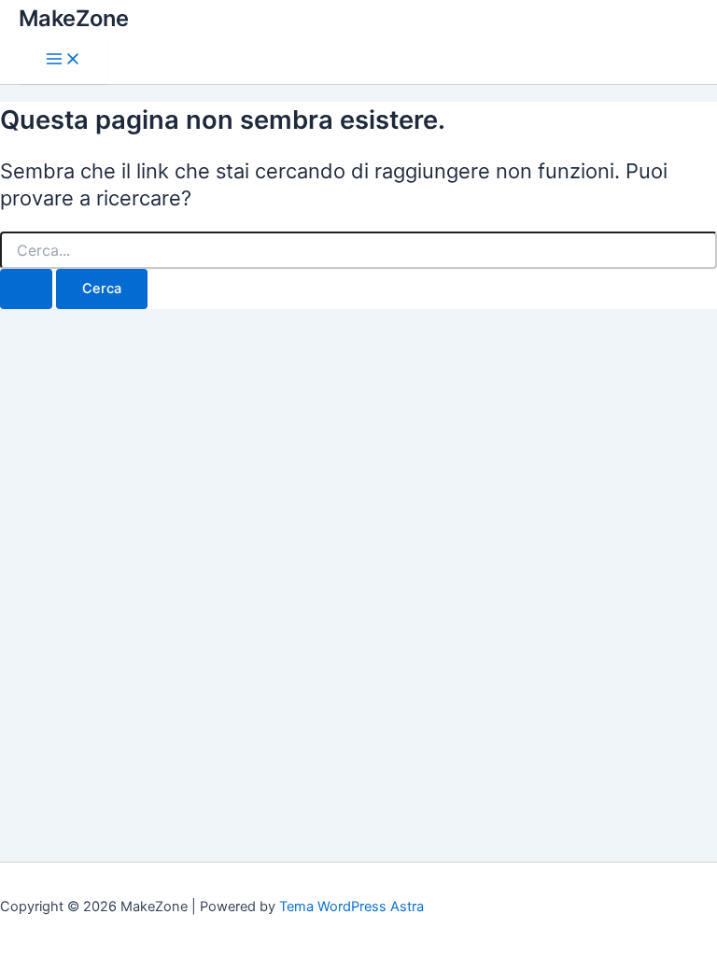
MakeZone (74, 18)
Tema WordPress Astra (351, 906)
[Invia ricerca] (26, 289)
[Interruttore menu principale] (63, 60)
